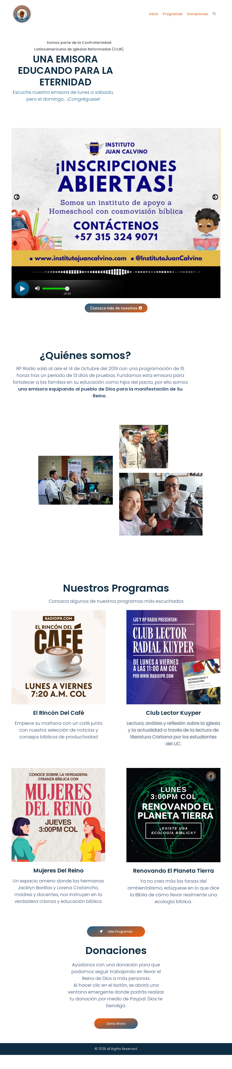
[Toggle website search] (214, 14)
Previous (17, 197)
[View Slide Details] (116, 197)
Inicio (153, 14)
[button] (116, 308)
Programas (173, 14)
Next (215, 197)
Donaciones (197, 14)
